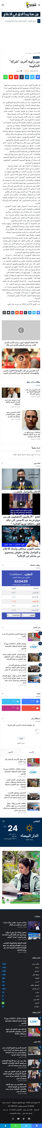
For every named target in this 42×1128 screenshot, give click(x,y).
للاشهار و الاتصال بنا (15, 1109)
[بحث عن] (39, 5)
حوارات (36, 1006)
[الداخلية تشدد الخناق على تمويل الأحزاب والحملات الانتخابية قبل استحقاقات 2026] (34, 1032)
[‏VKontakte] (12, 312)
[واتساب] (5, 77)
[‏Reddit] (11, 77)
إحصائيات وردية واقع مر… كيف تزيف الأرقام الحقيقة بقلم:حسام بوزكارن (31, 434)
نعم (36, 730)
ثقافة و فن (35, 964)
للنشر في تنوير (27, 1109)
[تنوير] (31, 5)
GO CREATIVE (12, 1106)
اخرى (37, 982)
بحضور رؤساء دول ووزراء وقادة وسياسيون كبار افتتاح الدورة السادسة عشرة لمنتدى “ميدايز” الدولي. (14, 934)
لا (36, 733)
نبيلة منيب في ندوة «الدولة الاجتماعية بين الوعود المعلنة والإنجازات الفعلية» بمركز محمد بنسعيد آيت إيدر (14, 1063)
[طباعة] (4, 312)
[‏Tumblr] (21, 77)
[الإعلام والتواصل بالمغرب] (21, 479)
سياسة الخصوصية (15, 1113)
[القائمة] (3, 5)
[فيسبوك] (38, 77)
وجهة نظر (28, 53)
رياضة (37, 967)
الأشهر (10, 752)
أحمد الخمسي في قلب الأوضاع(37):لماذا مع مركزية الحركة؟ (32, 392)
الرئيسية (35, 53)
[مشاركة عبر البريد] (8, 312)
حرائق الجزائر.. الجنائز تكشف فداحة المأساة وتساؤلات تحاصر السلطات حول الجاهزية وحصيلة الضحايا (14, 656)
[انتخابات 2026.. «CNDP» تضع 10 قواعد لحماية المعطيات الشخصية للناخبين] (34, 647)
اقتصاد (37, 978)
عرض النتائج (21, 743)
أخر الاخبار (35, 989)
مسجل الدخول (26, 454)
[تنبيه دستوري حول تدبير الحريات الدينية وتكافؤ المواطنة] (11, 393)
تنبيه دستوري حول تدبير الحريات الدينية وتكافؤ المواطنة (12, 402)
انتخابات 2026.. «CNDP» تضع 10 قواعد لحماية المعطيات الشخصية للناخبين (15, 646)
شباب (37, 992)
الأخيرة (31, 752)
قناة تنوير (36, 999)
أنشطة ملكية (34, 985)
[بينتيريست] (16, 77)
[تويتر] (32, 77)
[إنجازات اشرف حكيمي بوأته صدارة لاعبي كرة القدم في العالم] (34, 925)
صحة (37, 996)
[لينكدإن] (27, 77)
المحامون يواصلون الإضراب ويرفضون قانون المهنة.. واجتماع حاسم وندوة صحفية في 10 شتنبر (15, 667)
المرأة (37, 1003)
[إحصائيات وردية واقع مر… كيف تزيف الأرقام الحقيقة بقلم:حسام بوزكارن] (31, 420)
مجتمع (37, 971)
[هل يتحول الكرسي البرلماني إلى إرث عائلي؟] (34, 637)
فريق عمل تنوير (27, 1113)
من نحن (5, 1109)
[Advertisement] (21, 36)
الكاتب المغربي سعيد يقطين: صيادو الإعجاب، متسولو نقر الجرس (12, 414)
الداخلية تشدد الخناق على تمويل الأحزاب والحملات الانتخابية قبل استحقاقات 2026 (16, 1031)
